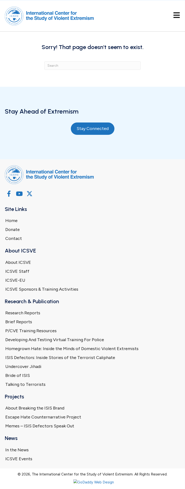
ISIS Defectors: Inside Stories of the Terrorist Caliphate (60, 357)
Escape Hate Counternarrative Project (43, 417)
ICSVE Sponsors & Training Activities (41, 289)
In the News (17, 450)
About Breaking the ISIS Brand (34, 408)
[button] (9, 194)
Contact (13, 238)
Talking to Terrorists (25, 384)
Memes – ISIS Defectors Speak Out (39, 426)
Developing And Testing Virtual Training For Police (54, 339)
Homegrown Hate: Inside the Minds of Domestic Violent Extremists (72, 348)
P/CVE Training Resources (31, 330)
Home (11, 220)
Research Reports (22, 313)
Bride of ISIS (17, 375)
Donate (12, 229)
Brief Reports (18, 321)
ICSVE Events (18, 458)
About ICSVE (18, 262)
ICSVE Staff (17, 271)
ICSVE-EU (15, 280)
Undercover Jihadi (23, 366)
